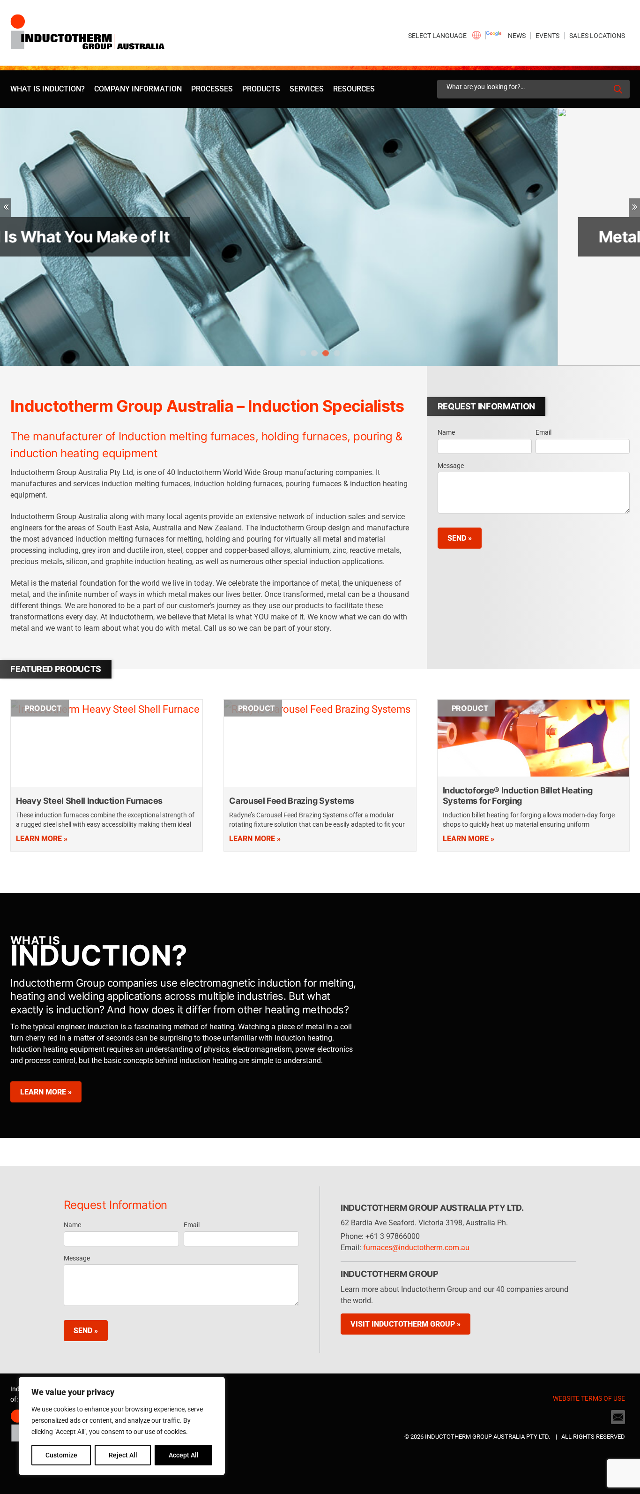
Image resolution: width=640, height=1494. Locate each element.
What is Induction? (47, 88)
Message (451, 465)
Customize (61, 1455)
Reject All (123, 1455)
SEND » (459, 538)
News (517, 35)
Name (446, 432)
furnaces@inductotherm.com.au (416, 1247)
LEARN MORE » (46, 1091)
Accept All (184, 1455)
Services (307, 88)
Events (547, 35)
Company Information (138, 88)
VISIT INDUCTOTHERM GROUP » (405, 1324)
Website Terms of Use (589, 1398)
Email (543, 432)
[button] (5, 207)
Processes (212, 88)
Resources (354, 88)
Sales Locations (597, 35)
